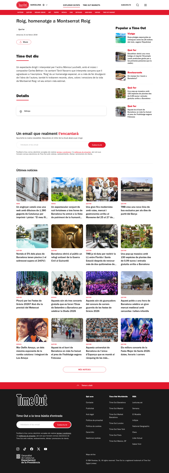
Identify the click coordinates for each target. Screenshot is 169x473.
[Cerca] (137, 5)
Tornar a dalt (87, 386)
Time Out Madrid (116, 409)
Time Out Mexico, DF (117, 441)
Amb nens (88, 12)
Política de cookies (93, 426)
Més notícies (84, 370)
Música (64, 12)
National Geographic (140, 426)
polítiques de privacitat (82, 152)
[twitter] (38, 449)
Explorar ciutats (71, 5)
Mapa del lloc (91, 455)
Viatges (97, 12)
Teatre (56, 12)
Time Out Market (109, 12)
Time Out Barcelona (117, 403)
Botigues (79, 12)
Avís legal (90, 415)
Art (49, 12)
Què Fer (29, 12)
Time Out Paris (115, 435)
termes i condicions (64, 152)
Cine (71, 12)
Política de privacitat (94, 421)
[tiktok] (24, 449)
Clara (134, 432)
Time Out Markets (91, 5)
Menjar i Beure (40, 12)
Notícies (20, 12)
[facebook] (31, 449)
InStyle (135, 421)
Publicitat (90, 409)
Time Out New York (117, 429)
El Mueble (136, 415)
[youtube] (45, 449)
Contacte (89, 403)
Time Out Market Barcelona (116, 416)
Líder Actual (137, 438)
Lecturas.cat (137, 403)
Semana (135, 409)
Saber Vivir (136, 444)
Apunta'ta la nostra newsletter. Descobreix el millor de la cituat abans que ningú (49, 138)
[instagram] (17, 449)
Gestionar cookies (93, 438)
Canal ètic (90, 432)
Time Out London (116, 424)
